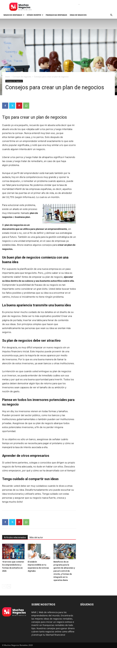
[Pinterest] (19, 106)
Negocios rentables (13, 15)
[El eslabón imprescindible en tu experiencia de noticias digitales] (39, 551)
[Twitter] (12, 106)
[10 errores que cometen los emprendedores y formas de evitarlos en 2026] (13, 551)
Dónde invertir (34, 15)
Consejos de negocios (22, 76)
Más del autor (36, 537)
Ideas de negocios (78, 15)
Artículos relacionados (15, 537)
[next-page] (9, 586)
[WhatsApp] (26, 106)
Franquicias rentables (56, 15)
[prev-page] (4, 586)
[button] (111, 15)
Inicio (7, 76)
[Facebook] (5, 106)
